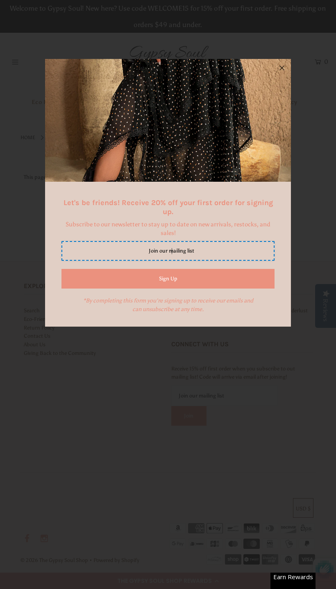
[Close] (282, 68)
